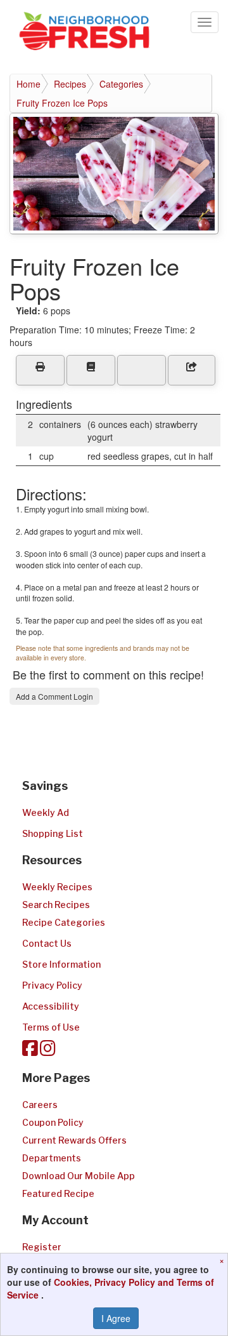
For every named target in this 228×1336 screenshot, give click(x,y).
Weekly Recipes (57, 886)
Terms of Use (51, 1027)
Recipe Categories (63, 922)
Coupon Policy (53, 1122)
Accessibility (50, 1006)
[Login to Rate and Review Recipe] (141, 370)
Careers (40, 1104)
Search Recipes (56, 904)
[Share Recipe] (191, 370)
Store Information (61, 964)
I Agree (115, 1318)
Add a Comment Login (54, 696)
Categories (121, 83)
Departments (51, 1157)
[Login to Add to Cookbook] (90, 370)
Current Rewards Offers (74, 1140)
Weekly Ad (45, 812)
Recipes (70, 83)
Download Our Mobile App (78, 1175)
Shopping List (52, 833)
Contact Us (47, 943)
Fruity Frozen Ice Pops (62, 103)
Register (41, 1246)
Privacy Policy (52, 985)
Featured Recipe (58, 1193)
